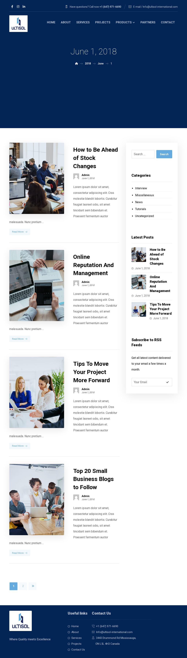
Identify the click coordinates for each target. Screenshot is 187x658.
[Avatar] (76, 176)
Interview (141, 188)
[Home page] (76, 63)
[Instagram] (18, 6)
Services (76, 638)
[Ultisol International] (18, 23)
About (75, 632)
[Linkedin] (24, 6)
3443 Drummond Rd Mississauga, (116, 638)
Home (75, 626)
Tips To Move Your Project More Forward (161, 308)
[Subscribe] (167, 382)
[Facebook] (12, 6)
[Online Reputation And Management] (138, 282)
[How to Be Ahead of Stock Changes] (138, 254)
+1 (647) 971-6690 (107, 626)
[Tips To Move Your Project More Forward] (138, 309)
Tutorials (140, 209)
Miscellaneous (144, 195)
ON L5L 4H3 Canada (106, 643)
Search (164, 154)
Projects (76, 643)
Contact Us (78, 649)
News (139, 202)
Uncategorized (144, 216)
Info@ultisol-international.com (114, 632)
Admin (85, 175)
